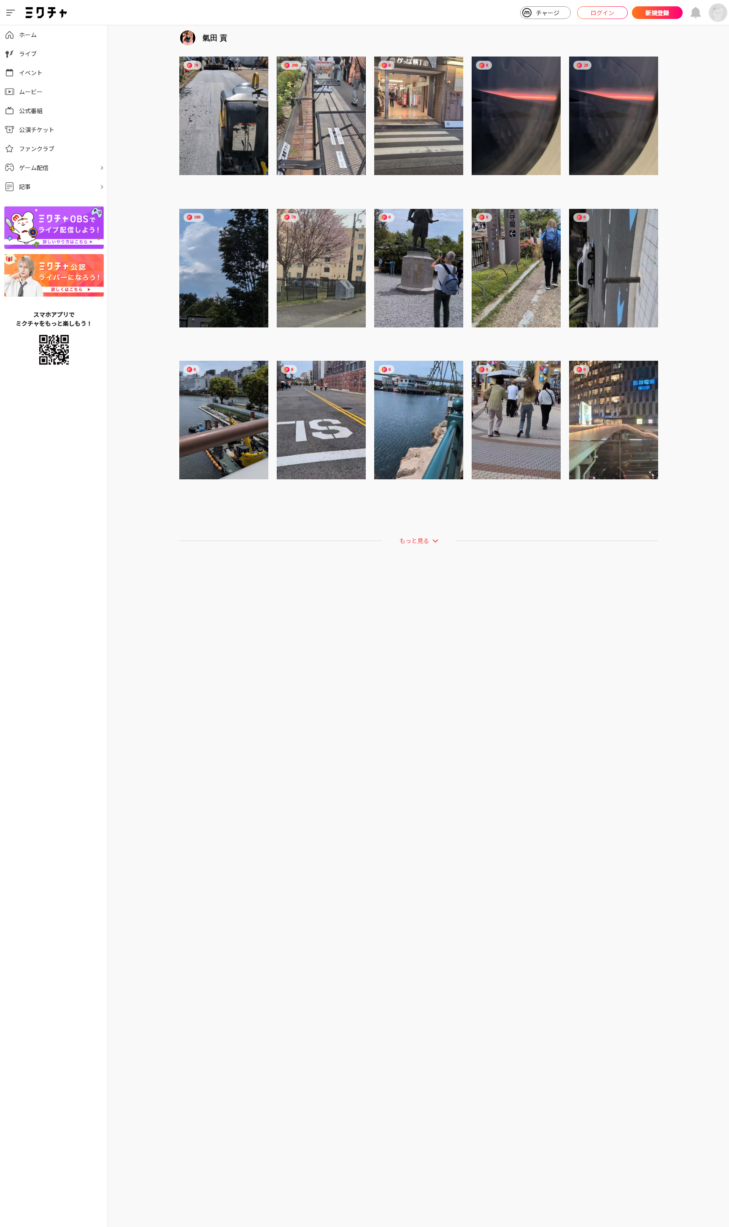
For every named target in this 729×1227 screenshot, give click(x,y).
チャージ (547, 12)
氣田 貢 (214, 38)
